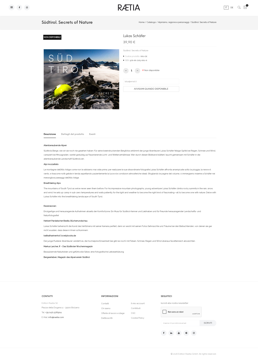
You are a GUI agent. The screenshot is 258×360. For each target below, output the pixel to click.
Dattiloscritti (106, 318)
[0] (245, 8)
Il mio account (138, 303)
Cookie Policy (137, 318)
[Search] (239, 8)
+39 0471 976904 (53, 312)
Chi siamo (105, 308)
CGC (133, 313)
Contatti (105, 303)
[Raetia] (129, 7)
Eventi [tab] (92, 134)
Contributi (135, 308)
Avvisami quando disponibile (151, 89)
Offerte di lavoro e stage (112, 313)
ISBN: (127, 60)
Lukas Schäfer (134, 36)
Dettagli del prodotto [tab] (72, 134)
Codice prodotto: (132, 56)
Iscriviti (208, 323)
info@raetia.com (56, 317)
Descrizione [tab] (50, 134)
